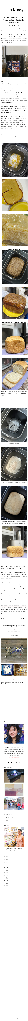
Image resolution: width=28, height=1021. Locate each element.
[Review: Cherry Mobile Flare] (14, 782)
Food (4, 618)
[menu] (2, 2)
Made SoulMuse (19, 1018)
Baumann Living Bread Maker (18, 40)
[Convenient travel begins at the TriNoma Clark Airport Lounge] (14, 809)
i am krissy (14, 9)
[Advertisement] (14, 905)
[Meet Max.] (14, 796)
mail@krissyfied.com (14, 757)
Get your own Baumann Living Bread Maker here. (14, 605)
